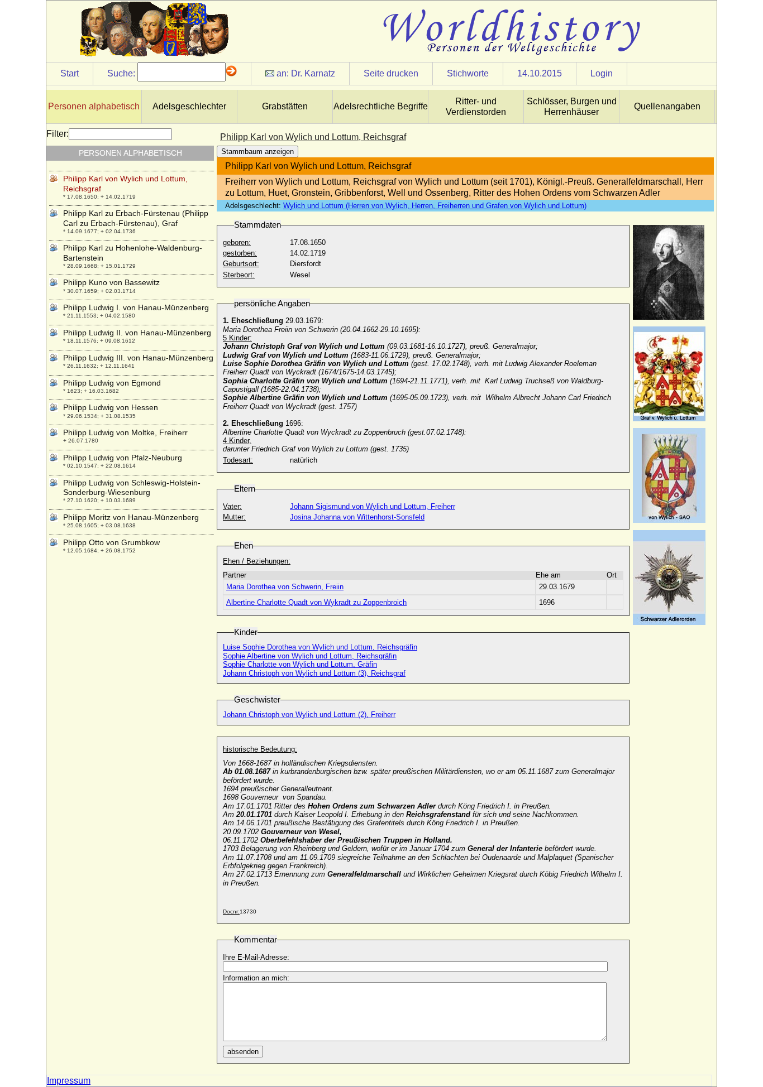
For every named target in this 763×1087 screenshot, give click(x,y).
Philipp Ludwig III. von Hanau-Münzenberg (138, 357)
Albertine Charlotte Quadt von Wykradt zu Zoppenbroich (316, 602)
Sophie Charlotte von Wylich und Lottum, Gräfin (300, 664)
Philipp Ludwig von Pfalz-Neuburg (122, 457)
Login (601, 73)
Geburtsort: (241, 263)
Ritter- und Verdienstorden (476, 107)
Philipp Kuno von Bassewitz (111, 282)
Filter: (57, 133)
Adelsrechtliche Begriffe (380, 106)
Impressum (68, 1080)
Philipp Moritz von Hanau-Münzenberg (131, 517)
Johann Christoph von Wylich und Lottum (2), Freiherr (309, 714)
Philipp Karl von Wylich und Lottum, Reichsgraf (125, 183)
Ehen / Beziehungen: (256, 561)
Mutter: (234, 517)
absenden (243, 1051)
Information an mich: (256, 978)
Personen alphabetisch (94, 106)
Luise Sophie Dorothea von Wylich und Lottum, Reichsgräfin (320, 647)
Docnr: (231, 911)
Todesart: (238, 460)
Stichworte (468, 73)
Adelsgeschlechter (189, 106)
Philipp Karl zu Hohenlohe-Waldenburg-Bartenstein (132, 252)
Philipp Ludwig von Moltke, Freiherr (125, 432)
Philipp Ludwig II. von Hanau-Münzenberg (137, 332)
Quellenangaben (667, 106)
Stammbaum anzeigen (257, 151)
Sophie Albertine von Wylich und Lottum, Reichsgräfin (310, 656)
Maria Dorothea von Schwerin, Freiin (285, 587)
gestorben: (240, 253)
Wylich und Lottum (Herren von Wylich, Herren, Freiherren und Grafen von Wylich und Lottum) (434, 205)
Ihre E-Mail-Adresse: (256, 957)
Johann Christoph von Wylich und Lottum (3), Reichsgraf (314, 673)
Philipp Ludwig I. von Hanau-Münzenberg (136, 307)
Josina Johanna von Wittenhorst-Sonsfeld (357, 517)
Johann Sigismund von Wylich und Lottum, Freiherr (372, 506)
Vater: (232, 506)
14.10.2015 (539, 73)
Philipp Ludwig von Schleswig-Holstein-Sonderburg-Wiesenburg (132, 487)
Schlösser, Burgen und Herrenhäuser (572, 107)
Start (69, 73)
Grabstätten (285, 106)
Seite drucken (391, 73)
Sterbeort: (239, 275)
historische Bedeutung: (260, 749)
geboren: (237, 242)
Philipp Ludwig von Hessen (110, 407)
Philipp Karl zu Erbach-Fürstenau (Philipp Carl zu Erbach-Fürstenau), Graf (135, 218)
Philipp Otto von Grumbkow (111, 542)
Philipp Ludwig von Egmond (112, 382)
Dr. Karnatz (313, 73)
